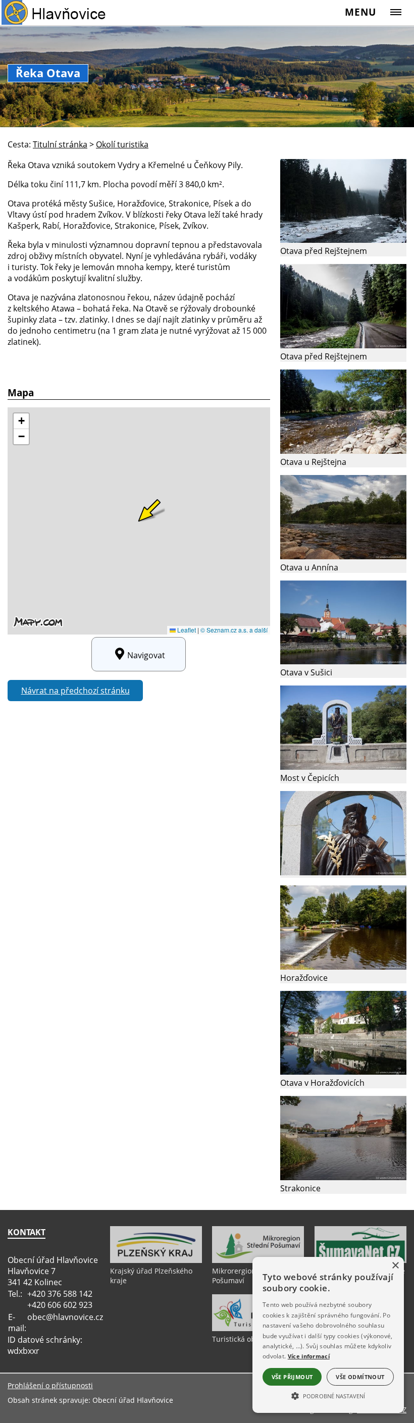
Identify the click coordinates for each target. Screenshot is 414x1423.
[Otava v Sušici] (343, 661)
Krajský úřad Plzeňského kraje (151, 1275)
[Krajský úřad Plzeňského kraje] (156, 1260)
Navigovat (146, 655)
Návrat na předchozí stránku (75, 690)
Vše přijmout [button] (292, 1377)
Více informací (309, 1356)
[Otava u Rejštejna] (343, 450)
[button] (328, 1395)
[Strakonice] (343, 1177)
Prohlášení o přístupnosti (50, 1385)
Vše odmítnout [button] (360, 1377)
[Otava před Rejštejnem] (343, 239)
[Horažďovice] (343, 966)
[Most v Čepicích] (343, 766)
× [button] (395, 1266)
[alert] (328, 1335)
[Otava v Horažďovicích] (343, 1071)
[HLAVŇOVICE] (64, 12)
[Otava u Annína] (343, 556)
